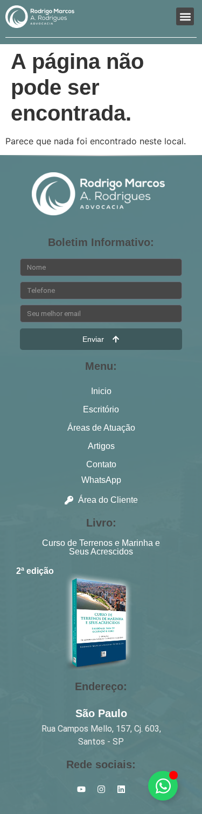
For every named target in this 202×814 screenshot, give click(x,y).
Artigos (101, 446)
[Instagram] (101, 789)
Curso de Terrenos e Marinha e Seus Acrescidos (101, 547)
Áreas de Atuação (101, 427)
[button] (185, 16)
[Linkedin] (121, 789)
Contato (101, 464)
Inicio (101, 391)
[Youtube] (81, 789)
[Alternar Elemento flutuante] (163, 786)
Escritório (101, 409)
